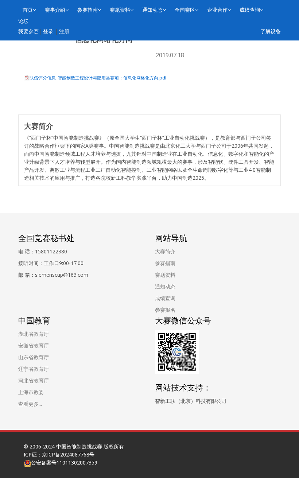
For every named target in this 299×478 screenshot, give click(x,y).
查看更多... (30, 403)
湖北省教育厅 (33, 333)
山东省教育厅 (33, 357)
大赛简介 (165, 251)
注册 (64, 31)
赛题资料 (120, 9)
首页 (28, 9)
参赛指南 (87, 9)
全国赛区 (185, 9)
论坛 (23, 21)
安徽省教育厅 (33, 345)
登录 (48, 31)
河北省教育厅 (33, 380)
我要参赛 (28, 31)
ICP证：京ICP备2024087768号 (59, 454)
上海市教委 (31, 392)
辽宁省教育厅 (33, 368)
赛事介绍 (55, 9)
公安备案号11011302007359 (64, 462)
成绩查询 (250, 9)
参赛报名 (165, 309)
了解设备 (270, 31)
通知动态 (152, 9)
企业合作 (217, 9)
